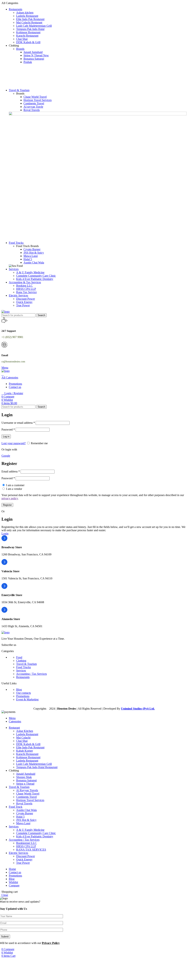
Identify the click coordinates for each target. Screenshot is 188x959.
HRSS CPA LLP (26, 288)
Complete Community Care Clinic (36, 275)
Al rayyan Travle (33, 106)
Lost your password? (13, 443)
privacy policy (9, 498)
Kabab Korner (24, 750)
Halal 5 (28, 259)
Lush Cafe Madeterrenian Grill (34, 25)
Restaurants (23, 677)
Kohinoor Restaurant (28, 32)
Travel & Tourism (26, 663)
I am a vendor (13, 488)
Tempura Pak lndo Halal (30, 29)
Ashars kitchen (24, 12)
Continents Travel (34, 103)
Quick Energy (24, 302)
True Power (23, 305)
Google (5, 455)
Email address (10, 471)
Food (19, 657)
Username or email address (18, 422)
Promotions (22, 696)
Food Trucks (23, 667)
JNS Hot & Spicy (34, 252)
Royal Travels (32, 110)
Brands (20, 48)
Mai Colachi (23, 737)
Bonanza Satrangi (34, 58)
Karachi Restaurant (27, 35)
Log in (6, 436)
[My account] (2, 374)
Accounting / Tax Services (31, 673)
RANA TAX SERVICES (31, 849)
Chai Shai (22, 38)
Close (4, 895)
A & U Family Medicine (30, 272)
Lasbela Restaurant (27, 15)
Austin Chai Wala (34, 262)
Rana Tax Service (26, 292)
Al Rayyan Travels (27, 790)
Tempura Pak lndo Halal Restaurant (36, 767)
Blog (19, 689)
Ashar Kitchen (24, 730)
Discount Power (25, 298)
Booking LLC (24, 285)
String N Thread (36, 55)
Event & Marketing (27, 699)
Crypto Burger (32, 249)
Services (21, 670)
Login (4, 533)
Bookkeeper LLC (26, 843)
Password (8, 429)
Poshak (28, 62)
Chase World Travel (35, 96)
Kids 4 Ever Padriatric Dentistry (34, 279)
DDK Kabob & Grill (28, 42)
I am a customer (14, 485)
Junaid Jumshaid (33, 52)
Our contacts (23, 692)
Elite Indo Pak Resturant (30, 19)
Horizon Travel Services (38, 100)
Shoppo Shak (24, 777)
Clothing (21, 660)
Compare (14, 885)
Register (7, 505)
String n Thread (25, 783)
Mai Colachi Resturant (29, 22)
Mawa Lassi (31, 255)
